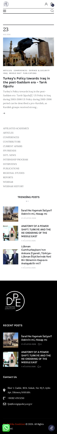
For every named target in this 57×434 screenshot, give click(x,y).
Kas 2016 (6, 34)
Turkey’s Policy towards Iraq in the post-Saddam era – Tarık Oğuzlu (26, 82)
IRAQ (5, 73)
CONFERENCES (21, 70)
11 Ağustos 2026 (28, 241)
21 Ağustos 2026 (28, 218)
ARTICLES (7, 70)
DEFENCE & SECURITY (39, 70)
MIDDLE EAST (15, 73)
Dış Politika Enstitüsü (14, 424)
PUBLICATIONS (30, 73)
